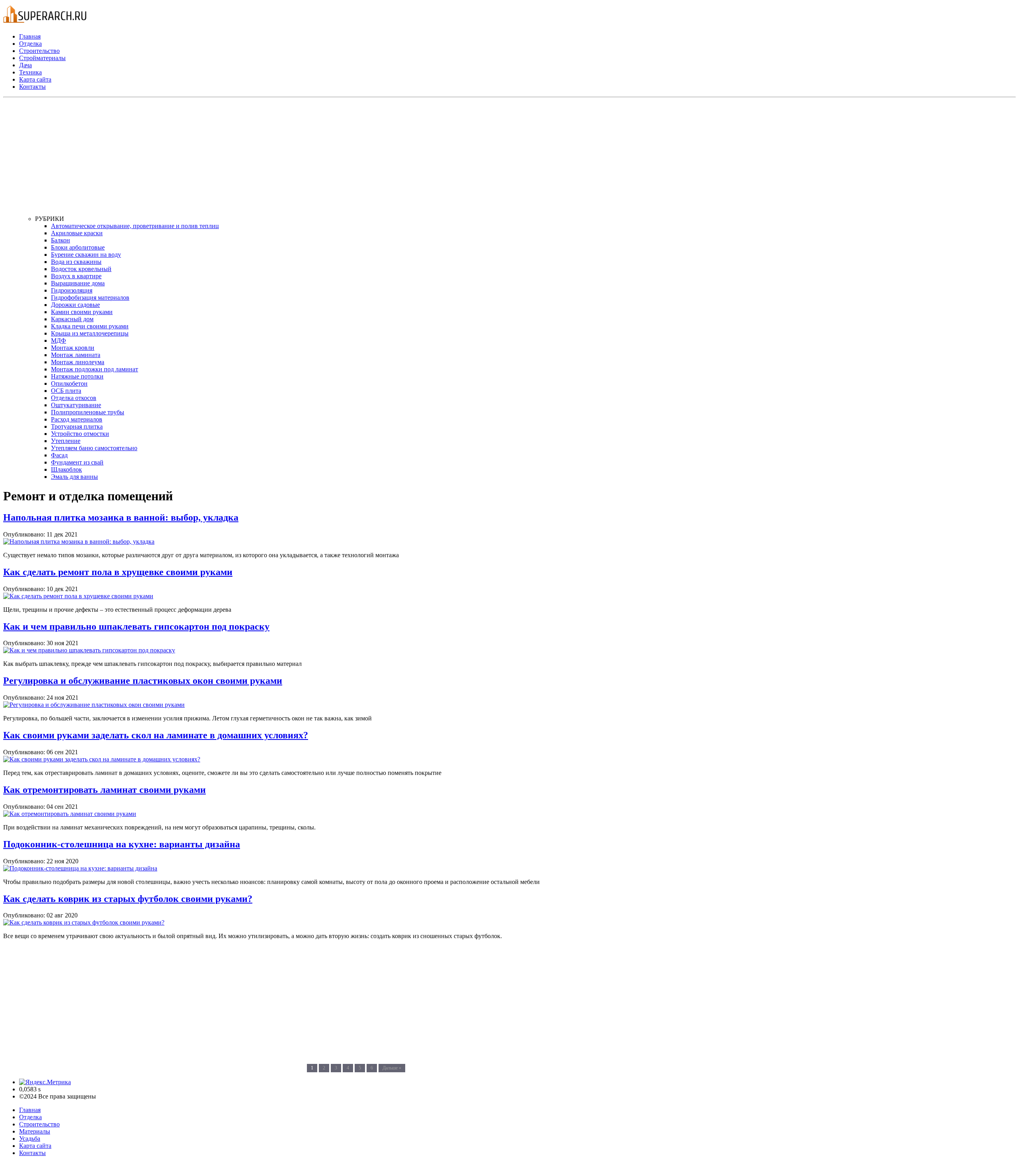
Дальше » (392, 1068)
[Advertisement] (274, 159)
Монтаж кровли (72, 347)
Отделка (30, 43)
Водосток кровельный (81, 268)
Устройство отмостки (80, 433)
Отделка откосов (73, 397)
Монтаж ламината (75, 354)
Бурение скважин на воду (86, 254)
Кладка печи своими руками (90, 326)
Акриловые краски (77, 233)
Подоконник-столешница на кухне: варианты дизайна (121, 844)
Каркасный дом (72, 319)
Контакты (32, 86)
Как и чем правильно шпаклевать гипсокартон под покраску (136, 626)
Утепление (65, 440)
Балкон (60, 240)
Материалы (34, 1131)
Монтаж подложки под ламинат (94, 369)
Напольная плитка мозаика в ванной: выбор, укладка (120, 517)
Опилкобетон (69, 383)
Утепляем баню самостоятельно (94, 448)
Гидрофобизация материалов (90, 297)
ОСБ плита (66, 390)
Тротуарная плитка (77, 426)
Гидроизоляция (71, 290)
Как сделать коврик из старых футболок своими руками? (127, 899)
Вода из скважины (76, 261)
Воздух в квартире (76, 276)
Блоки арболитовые (78, 247)
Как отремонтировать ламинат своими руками (104, 789)
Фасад (59, 455)
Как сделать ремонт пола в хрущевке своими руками (117, 572)
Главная (30, 36)
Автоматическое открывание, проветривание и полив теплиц (135, 225)
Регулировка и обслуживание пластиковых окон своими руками (142, 680)
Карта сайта (35, 79)
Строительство (39, 50)
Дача (25, 65)
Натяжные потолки (77, 376)
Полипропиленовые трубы (87, 412)
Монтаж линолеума (77, 362)
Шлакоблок (66, 469)
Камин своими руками (82, 311)
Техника (30, 72)
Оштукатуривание (76, 405)
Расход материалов (76, 419)
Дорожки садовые (75, 304)
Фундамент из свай (77, 462)
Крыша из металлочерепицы (90, 333)
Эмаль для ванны (74, 476)
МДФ (58, 340)
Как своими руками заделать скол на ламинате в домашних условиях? (155, 735)
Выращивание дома (78, 283)
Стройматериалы (42, 58)
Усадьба (29, 1138)
